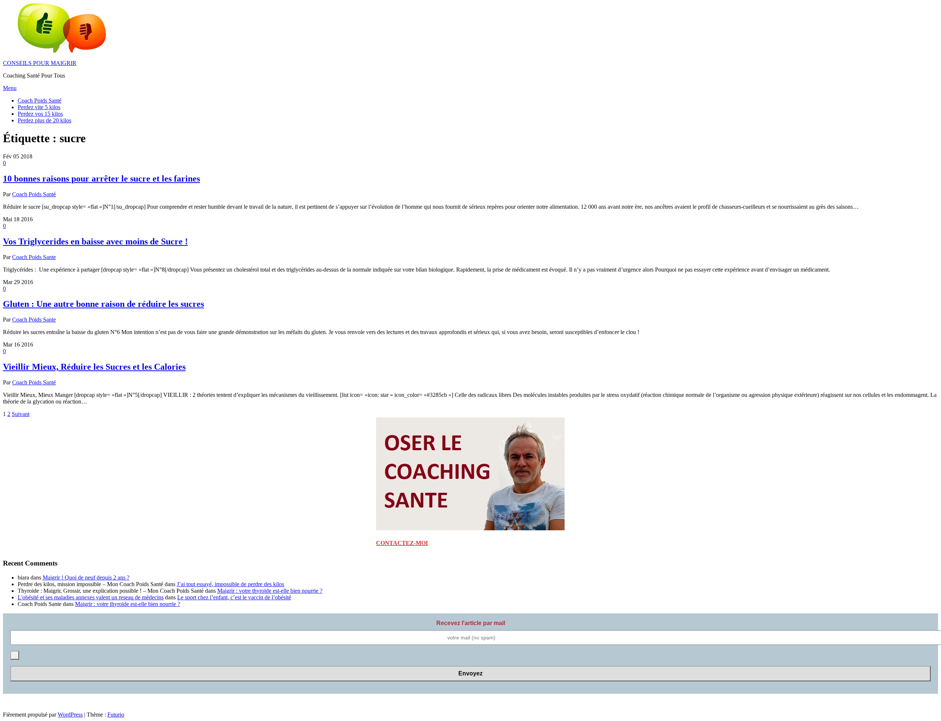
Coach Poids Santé (39, 100)
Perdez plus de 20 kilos (44, 120)
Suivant (20, 414)
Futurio (115, 714)
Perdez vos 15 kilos (40, 114)
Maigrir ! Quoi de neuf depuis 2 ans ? (86, 577)
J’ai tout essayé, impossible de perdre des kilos (230, 584)
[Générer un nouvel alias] (14, 655)
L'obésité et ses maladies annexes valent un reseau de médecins (91, 597)
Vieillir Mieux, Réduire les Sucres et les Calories (94, 367)
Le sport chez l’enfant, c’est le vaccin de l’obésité (234, 597)
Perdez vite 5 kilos (39, 107)
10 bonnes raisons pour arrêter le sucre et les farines (101, 178)
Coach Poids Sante (34, 257)
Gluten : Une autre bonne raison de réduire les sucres (103, 304)
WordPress (70, 714)
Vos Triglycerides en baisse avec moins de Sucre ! (95, 241)
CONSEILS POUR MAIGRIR (39, 63)
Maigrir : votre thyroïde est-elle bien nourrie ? (269, 591)
